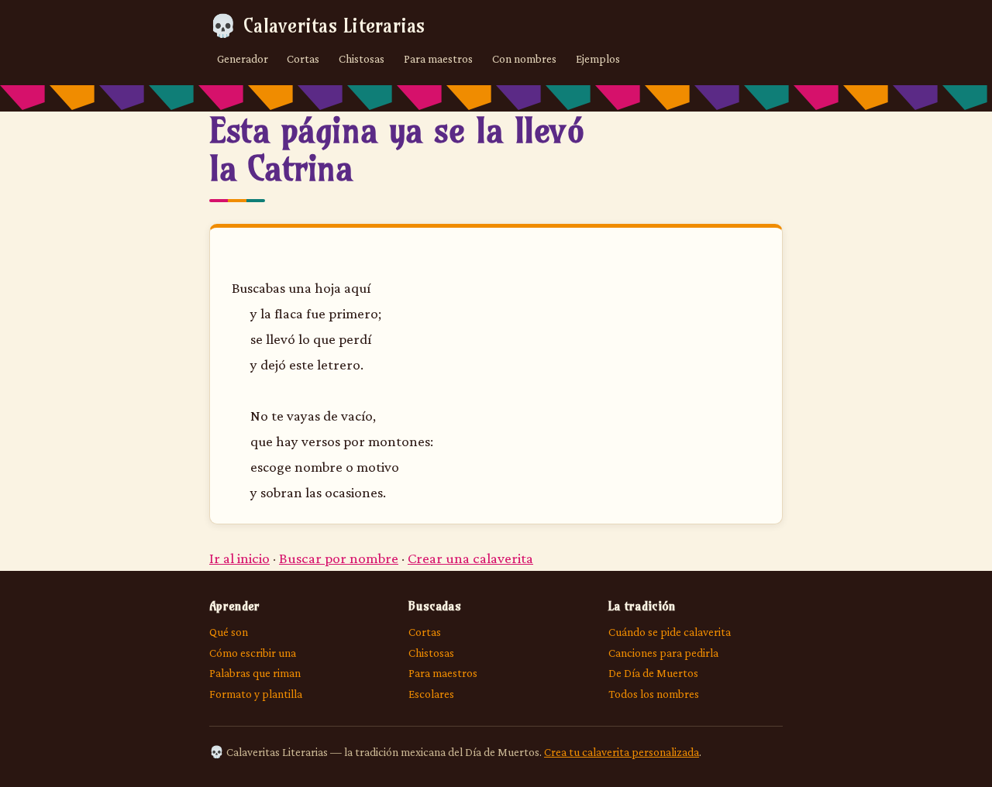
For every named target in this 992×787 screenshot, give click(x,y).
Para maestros (438, 59)
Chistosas (361, 59)
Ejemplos (598, 59)
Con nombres (524, 59)
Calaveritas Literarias (317, 26)
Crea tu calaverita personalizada (621, 751)
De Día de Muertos (653, 672)
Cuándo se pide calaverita (669, 631)
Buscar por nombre (338, 558)
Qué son (228, 631)
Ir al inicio (239, 558)
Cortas (303, 59)
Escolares (431, 693)
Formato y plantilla (255, 693)
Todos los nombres (653, 693)
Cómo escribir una (252, 652)
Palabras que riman (255, 672)
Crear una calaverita (470, 558)
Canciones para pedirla (663, 652)
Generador (242, 59)
